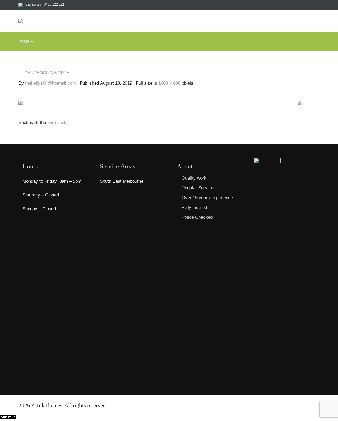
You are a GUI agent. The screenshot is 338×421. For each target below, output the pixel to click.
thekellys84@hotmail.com (50, 83)
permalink (56, 122)
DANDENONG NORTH (44, 72)
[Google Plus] (290, 5)
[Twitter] (284, 5)
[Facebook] (278, 5)
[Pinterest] (301, 5)
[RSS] (295, 5)
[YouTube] (306, 5)
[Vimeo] (312, 5)
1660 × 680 (169, 83)
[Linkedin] (317, 5)
